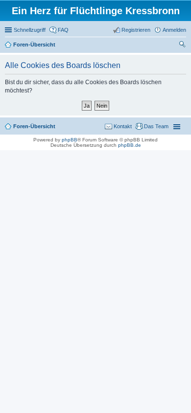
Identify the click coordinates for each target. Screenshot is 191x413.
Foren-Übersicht (34, 126)
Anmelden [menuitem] (174, 30)
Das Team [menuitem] (156, 126)
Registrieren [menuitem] (135, 30)
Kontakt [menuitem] (123, 126)
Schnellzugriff (30, 30)
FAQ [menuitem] (63, 30)
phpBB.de (129, 145)
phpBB (69, 139)
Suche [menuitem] (183, 45)
